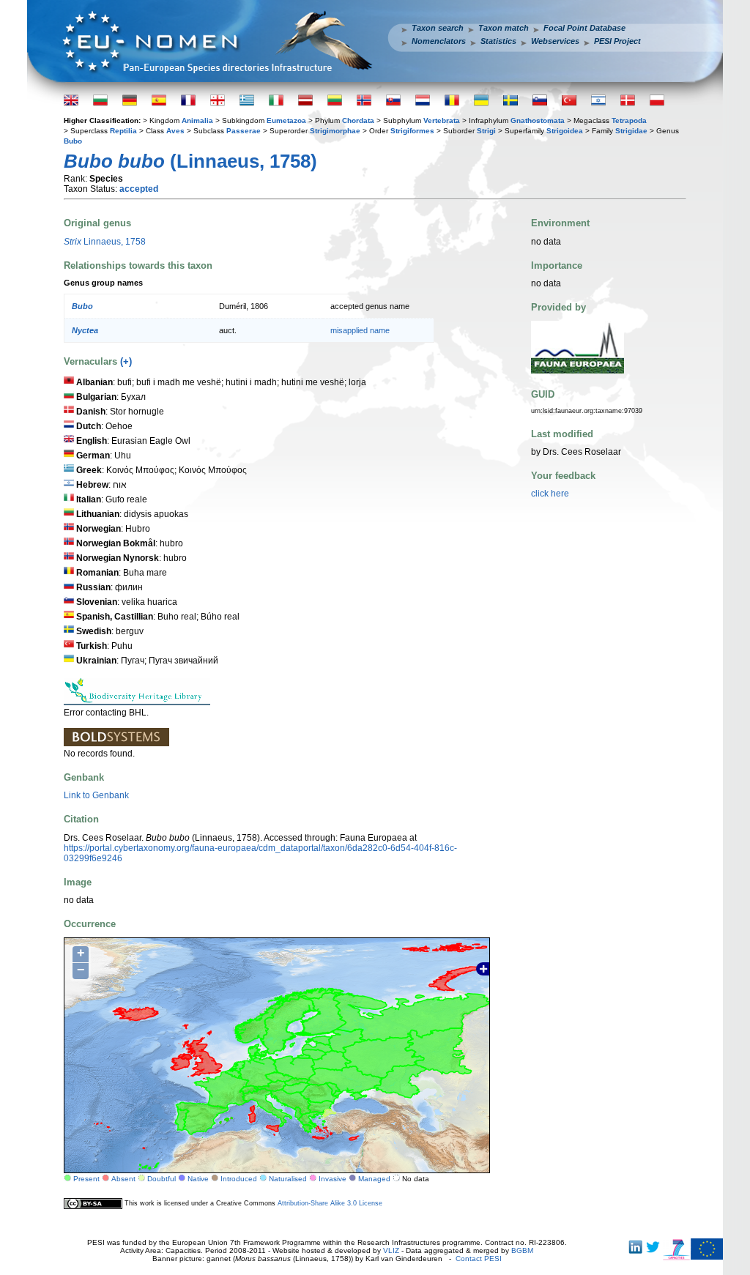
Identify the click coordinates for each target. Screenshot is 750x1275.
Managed (374, 1179)
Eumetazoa (286, 120)
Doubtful (161, 1179)
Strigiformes (412, 131)
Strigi (486, 131)
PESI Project (617, 41)
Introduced (238, 1179)
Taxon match (503, 27)
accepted (138, 189)
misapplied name (360, 330)
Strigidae (631, 131)
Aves (175, 131)
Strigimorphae (335, 131)
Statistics (498, 41)
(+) (126, 361)
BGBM (522, 1250)
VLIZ (391, 1250)
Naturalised (288, 1179)
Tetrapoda (629, 120)
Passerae (243, 131)
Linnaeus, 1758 (105, 242)
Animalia (197, 120)
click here (550, 493)
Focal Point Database (584, 27)
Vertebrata (441, 120)
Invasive (332, 1179)
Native (198, 1179)
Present (86, 1179)
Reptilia (123, 131)
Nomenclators (439, 41)
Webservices (555, 41)
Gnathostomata (537, 120)
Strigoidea (564, 131)
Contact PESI (479, 1258)
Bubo (73, 141)
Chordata (358, 120)
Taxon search (438, 27)
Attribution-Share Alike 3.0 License (330, 1203)
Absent (123, 1179)
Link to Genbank (96, 795)
